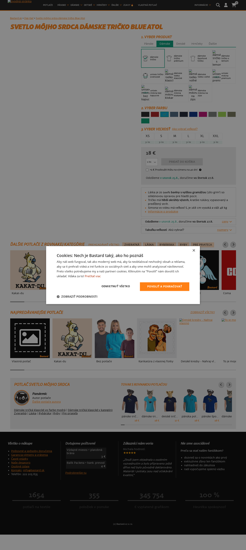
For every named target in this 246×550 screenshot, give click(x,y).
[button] (77, 296)
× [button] (193, 250)
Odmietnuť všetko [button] (115, 286)
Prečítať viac (93, 276)
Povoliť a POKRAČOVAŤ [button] (164, 286)
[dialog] (123, 275)
